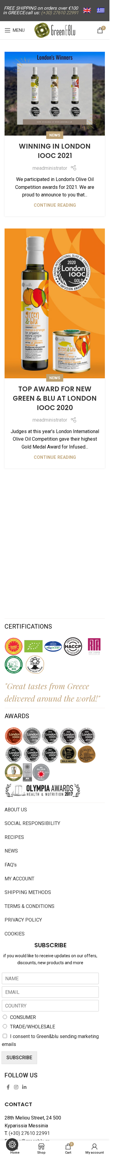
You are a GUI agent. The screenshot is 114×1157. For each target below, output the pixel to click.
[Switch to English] (87, 10)
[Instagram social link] (16, 1087)
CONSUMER (23, 1017)
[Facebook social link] (8, 1087)
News (54, 135)
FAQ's (11, 865)
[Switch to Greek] (101, 10)
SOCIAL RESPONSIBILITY (32, 823)
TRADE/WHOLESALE (32, 1027)
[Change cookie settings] (12, 1144)
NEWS (11, 851)
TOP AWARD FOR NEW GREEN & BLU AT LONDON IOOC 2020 (55, 398)
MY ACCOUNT (19, 879)
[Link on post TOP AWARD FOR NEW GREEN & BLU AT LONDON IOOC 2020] (55, 303)
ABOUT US (16, 810)
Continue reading (55, 205)
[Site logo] (54, 30)
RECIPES (14, 837)
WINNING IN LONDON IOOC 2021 (55, 151)
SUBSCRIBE (19, 1057)
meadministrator (50, 168)
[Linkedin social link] (24, 1087)
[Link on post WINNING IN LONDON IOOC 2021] (55, 94)
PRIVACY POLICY (23, 920)
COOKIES (15, 934)
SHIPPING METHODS (28, 892)
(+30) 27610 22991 (29, 1133)
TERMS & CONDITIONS (29, 906)
